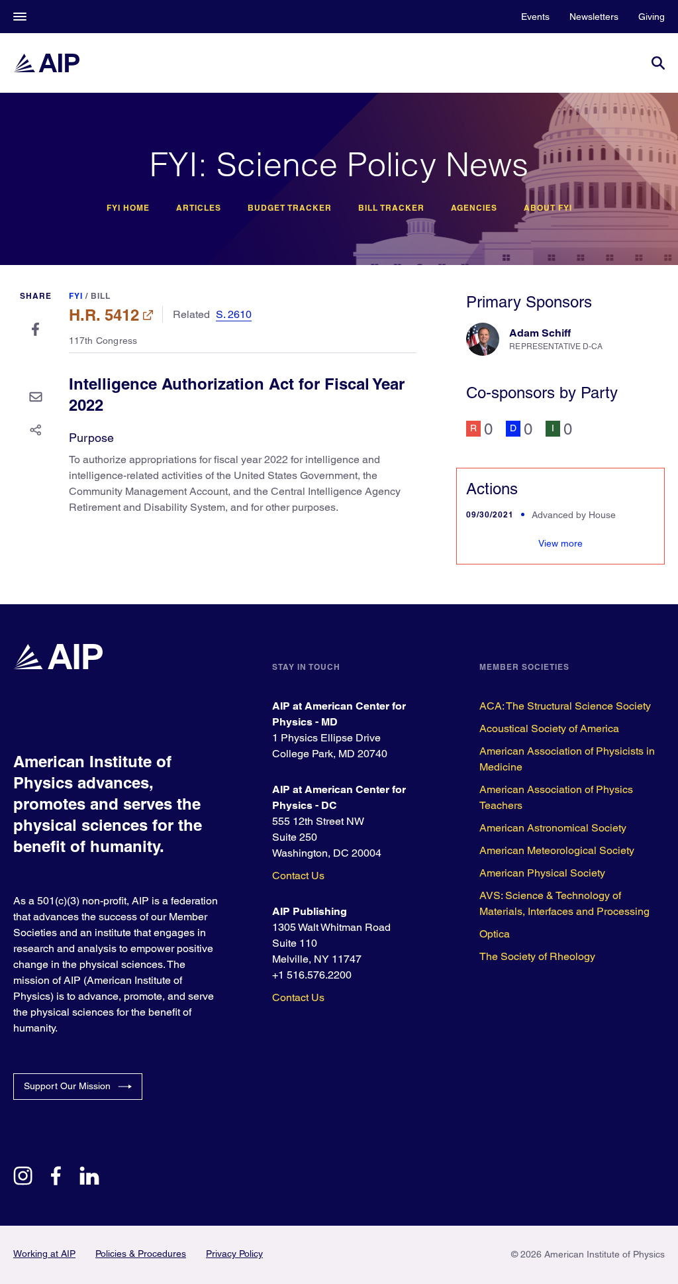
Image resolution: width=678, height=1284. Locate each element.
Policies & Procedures (140, 1253)
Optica (494, 934)
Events (535, 16)
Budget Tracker (290, 208)
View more (560, 543)
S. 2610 (234, 314)
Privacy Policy (234, 1253)
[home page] (46, 63)
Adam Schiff (540, 333)
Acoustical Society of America (549, 728)
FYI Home (128, 208)
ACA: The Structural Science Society (565, 706)
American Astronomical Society (552, 828)
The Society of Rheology (537, 956)
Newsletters (593, 16)
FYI (76, 296)
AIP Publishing (309, 911)
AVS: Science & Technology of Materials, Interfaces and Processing (564, 903)
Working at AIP (44, 1253)
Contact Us (298, 875)
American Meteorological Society (556, 850)
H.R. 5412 (104, 314)
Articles (198, 208)
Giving (651, 16)
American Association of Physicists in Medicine (567, 759)
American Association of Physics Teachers (556, 797)
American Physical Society (542, 873)
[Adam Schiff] (482, 339)
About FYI (548, 208)
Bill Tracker (391, 208)
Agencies (474, 208)
